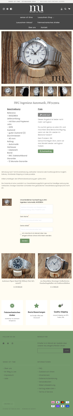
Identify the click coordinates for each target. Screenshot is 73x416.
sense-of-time (26, 17)
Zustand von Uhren (46, 371)
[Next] (69, 271)
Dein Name (24, 216)
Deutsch (7, 404)
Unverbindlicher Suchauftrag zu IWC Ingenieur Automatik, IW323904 (33, 201)
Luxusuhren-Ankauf (24, 22)
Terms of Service (46, 392)
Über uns (32, 27)
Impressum (9, 375)
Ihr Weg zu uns (10, 371)
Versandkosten (45, 382)
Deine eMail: (24, 225)
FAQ (40, 368)
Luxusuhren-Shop (45, 17)
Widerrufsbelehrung (47, 385)
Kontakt (44, 27)
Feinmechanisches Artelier (49, 22)
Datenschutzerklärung (48, 378)
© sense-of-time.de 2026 (11, 409)
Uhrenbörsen (44, 375)
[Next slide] (69, 91)
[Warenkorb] (69, 9)
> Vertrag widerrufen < (46, 388)
